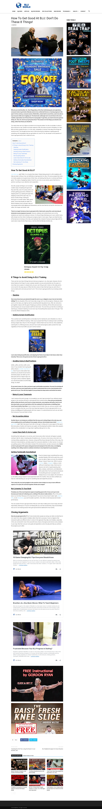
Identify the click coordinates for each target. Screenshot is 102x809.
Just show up (14, 174)
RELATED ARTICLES (16, 755)
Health (75, 11)
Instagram (50, 463)
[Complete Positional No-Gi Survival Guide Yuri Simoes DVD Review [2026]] (19, 780)
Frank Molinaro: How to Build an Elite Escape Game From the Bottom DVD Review (55, 789)
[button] (89, 11)
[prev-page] (12, 793)
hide (20, 140)
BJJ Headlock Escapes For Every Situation (52, 749)
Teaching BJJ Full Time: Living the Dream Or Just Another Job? (23, 749)
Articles (26, 11)
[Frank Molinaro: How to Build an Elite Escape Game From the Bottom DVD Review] (55, 780)
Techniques (66, 11)
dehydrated (20, 498)
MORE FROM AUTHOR (28, 755)
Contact (83, 11)
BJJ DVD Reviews (35, 11)
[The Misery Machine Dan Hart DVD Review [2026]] (37, 764)
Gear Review (57, 11)
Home (13, 11)
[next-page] (14, 793)
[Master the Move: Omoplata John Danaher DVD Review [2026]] (19, 764)
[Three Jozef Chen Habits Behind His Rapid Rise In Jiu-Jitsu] (55, 764)
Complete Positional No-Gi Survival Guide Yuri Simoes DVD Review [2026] (19, 789)
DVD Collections (47, 11)
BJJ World (14, 24)
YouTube (41, 463)
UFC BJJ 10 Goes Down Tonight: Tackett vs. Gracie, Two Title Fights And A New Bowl (37, 789)
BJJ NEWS (19, 11)
